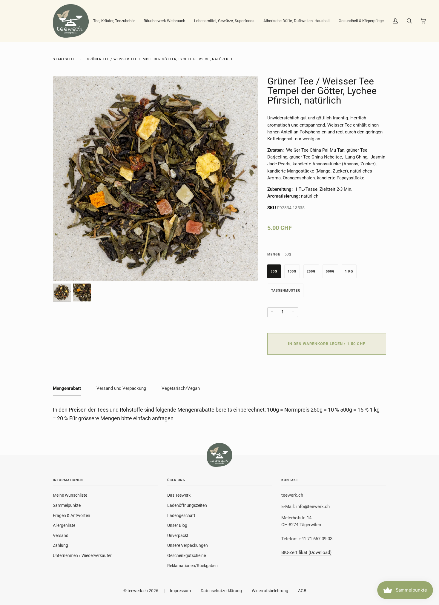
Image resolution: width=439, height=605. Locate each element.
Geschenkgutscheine (186, 555)
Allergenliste (64, 525)
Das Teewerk (179, 495)
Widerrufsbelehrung (270, 590)
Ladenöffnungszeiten (187, 505)
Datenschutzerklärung (221, 590)
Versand (60, 535)
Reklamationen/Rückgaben (192, 565)
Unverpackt (177, 535)
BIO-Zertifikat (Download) (306, 552)
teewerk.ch (138, 590)
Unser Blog (177, 525)
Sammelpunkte (67, 505)
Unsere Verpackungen (187, 545)
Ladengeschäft (181, 515)
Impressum (180, 590)
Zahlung (60, 545)
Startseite (64, 59)
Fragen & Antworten (71, 515)
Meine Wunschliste (70, 495)
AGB (302, 590)
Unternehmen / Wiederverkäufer (82, 555)
